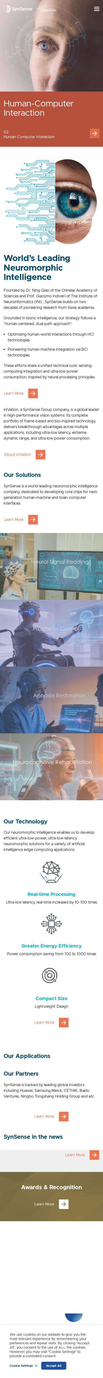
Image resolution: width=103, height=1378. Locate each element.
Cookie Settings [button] (21, 1365)
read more (51, 566)
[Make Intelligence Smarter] (18, 8)
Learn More (13, 393)
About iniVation (17, 454)
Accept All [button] (54, 1366)
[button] (94, 133)
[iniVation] (46, 8)
